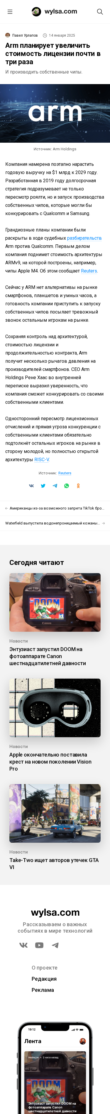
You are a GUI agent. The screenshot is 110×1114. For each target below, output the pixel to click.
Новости (18, 641)
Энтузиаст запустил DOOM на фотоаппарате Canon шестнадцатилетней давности (47, 656)
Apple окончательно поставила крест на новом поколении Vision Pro (50, 762)
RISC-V (41, 459)
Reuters (89, 271)
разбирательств (84, 238)
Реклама (43, 990)
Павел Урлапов (25, 35)
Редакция (44, 979)
